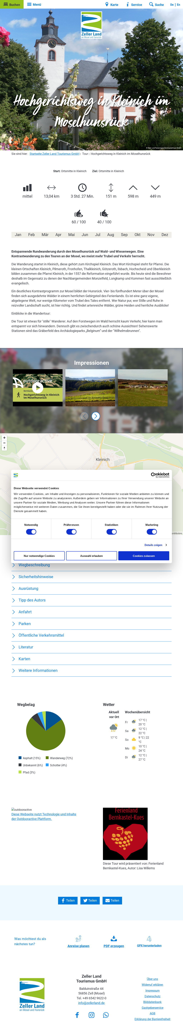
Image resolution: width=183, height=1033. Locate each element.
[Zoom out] (4, 442)
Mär (45, 234)
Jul (97, 234)
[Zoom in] (4, 437)
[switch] (71, 532)
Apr (58, 234)
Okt (137, 234)
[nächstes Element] (96, 416)
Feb (31, 234)
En (178, 4)
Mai (71, 234)
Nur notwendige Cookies (39, 555)
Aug (110, 234)
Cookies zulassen (144, 555)
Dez (165, 234)
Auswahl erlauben (91, 555)
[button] (12, 4)
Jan (18, 234)
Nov (151, 234)
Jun (85, 234)
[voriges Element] (84, 416)
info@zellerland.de (91, 1003)
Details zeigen (153, 544)
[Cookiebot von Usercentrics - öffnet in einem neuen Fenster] (153, 475)
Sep (124, 234)
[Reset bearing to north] (4, 448)
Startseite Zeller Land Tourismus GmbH (54, 154)
